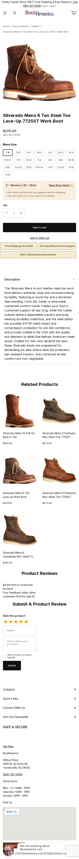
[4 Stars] (21, 622)
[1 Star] (5, 622)
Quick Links (10, 698)
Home (6, 26)
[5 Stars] (26, 622)
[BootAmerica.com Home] (39, 12)
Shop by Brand (20, 26)
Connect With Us (14, 707)
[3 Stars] (15, 622)
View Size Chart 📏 (61, 185)
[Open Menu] (5, 13)
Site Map (8, 746)
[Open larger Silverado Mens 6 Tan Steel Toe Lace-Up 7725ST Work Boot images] (39, 72)
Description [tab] (12, 279)
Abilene (35, 26)
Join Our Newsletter (16, 716)
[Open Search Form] (15, 13)
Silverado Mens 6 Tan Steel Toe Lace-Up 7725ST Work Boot (36, 31)
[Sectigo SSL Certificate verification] (13, 737)
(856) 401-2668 (12, 774)
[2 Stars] (10, 622)
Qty (5, 205)
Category (9, 689)
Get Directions (14, 845)
